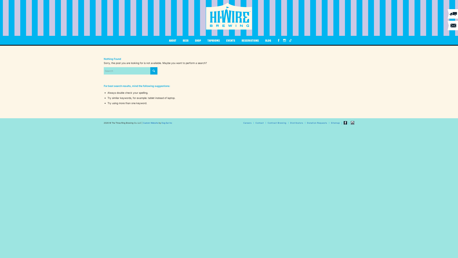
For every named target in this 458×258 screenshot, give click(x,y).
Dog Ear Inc (167, 123)
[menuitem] (173, 40)
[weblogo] (229, 16)
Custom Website (150, 123)
